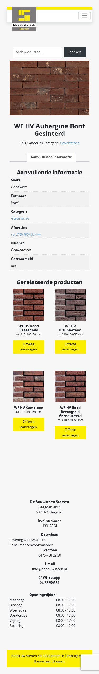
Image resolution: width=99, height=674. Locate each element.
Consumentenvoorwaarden (31, 544)
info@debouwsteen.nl (49, 569)
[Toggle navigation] (84, 15)
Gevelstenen (70, 143)
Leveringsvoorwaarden (28, 539)
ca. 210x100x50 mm (26, 234)
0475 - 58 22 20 (49, 555)
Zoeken (75, 51)
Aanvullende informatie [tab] (51, 157)
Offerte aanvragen (28, 347)
